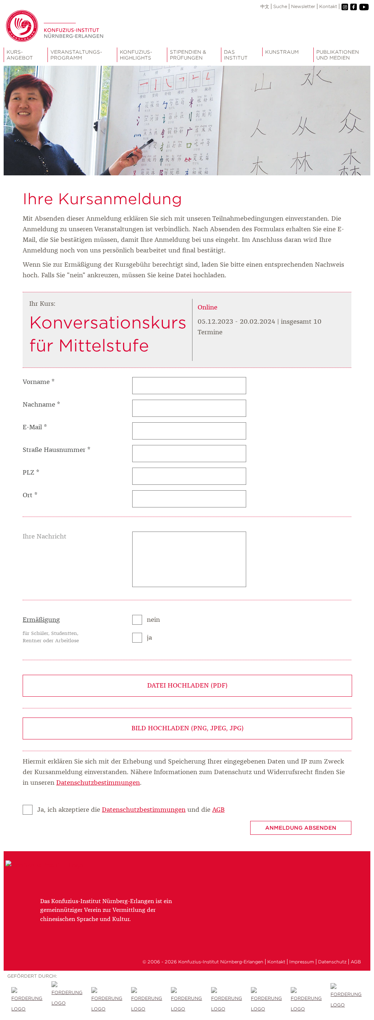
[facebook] (353, 7)
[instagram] (344, 7)
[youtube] (363, 7)
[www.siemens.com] (307, 1000)
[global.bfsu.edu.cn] (67, 1000)
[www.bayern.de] (187, 1000)
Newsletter (303, 6)
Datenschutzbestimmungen (98, 783)
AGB (218, 810)
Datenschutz (332, 961)
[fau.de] (27, 1000)
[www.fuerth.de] (346, 1000)
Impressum (301, 961)
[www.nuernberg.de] (227, 1000)
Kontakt (328, 6)
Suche (280, 6)
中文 (264, 6)
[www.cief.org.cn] (147, 1000)
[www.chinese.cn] (107, 1000)
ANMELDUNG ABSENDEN (300, 828)
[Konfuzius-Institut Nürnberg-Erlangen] (44, 865)
